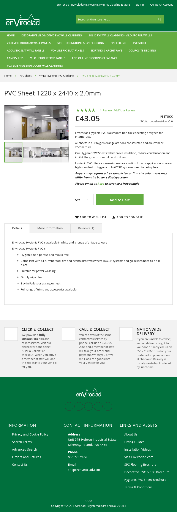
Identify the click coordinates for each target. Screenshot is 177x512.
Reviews (85, 228)
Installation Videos (137, 449)
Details (17, 228)
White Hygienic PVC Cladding (56, 75)
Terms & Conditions (138, 487)
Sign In (140, 4)
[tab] (17, 228)
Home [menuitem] (11, 35)
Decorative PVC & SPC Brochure (146, 472)
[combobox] (120, 19)
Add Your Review (124, 110)
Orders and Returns (26, 457)
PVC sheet (25, 75)
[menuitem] (51, 35)
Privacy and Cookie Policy (30, 434)
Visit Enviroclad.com (138, 457)
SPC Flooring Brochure (140, 464)
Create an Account (161, 4)
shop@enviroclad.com (84, 470)
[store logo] (22, 20)
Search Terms (22, 442)
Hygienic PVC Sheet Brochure (145, 480)
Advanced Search (24, 449)
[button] (32, 152)
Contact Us (20, 464)
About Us (130, 434)
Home (8, 75)
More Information (50, 228)
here (100, 184)
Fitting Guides (134, 442)
